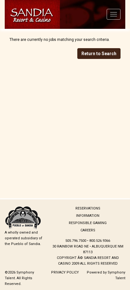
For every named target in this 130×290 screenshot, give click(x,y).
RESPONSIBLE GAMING (88, 223)
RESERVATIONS (87, 208)
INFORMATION (87, 216)
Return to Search (98, 53)
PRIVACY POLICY (65, 272)
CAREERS (87, 230)
